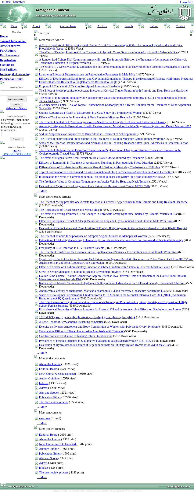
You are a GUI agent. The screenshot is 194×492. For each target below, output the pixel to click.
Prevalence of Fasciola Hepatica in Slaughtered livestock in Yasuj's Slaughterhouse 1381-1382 (95, 340)
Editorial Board (48, 369)
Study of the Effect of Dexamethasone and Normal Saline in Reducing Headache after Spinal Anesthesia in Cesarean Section (113, 143)
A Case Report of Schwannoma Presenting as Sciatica (71, 321)
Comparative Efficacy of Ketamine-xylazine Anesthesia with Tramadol (81, 331)
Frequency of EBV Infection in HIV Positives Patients (72, 247)
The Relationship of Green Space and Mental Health (70, 209)
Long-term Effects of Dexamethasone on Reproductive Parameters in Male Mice (87, 74)
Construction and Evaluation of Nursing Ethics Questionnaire (75, 336)
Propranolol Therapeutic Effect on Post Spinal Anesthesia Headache (79, 86)
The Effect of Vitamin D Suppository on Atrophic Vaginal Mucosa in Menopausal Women (93, 236)
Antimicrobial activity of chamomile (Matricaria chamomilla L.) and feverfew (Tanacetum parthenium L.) (102, 290)
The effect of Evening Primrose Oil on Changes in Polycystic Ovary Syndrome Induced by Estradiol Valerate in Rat (108, 52)
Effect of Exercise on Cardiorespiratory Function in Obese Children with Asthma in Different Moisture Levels (104, 267)
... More (42, 191)
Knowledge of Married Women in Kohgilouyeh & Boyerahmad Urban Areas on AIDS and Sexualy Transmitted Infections (112, 283)
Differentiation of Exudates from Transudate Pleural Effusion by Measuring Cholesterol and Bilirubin (99, 167)
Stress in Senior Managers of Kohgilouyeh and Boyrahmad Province (80, 271)
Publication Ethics (50, 397)
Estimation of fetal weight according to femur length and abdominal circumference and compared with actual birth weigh (111, 240)
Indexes (43, 383)
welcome (44, 418)
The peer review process (53, 402)
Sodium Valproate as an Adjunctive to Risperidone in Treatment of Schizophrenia (88, 134)
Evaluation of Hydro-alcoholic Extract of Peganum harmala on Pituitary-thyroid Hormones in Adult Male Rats (105, 345)
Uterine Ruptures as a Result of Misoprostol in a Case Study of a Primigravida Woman (90, 112)
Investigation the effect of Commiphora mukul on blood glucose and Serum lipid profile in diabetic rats (100, 176)
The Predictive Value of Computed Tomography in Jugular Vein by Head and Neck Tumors (94, 181)
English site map (76, 491)
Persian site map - (60, 491)
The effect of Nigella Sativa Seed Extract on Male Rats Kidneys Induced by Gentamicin (91, 157)
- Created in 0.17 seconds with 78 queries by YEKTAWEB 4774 (113, 491)
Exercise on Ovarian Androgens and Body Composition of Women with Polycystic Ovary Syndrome (99, 326)
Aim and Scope (48, 392)
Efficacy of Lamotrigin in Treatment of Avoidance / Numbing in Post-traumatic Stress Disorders (96, 162)
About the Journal (49, 364)
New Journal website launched (58, 373)
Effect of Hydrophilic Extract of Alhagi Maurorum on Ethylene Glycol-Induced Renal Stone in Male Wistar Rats (106, 221)
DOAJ (17, 150)
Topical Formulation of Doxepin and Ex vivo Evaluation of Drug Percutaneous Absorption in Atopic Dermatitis (105, 172)
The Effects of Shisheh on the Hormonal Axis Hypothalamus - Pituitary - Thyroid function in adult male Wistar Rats (108, 252)
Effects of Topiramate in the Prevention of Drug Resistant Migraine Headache (86, 117)
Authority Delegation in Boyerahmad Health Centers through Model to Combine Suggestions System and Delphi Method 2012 (115, 126)
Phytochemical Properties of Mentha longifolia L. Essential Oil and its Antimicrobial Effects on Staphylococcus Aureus (110, 309)
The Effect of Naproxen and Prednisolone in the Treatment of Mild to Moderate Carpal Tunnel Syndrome (102, 138)
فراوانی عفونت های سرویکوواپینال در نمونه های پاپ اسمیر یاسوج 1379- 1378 (87, 317)
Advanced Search (16, 108)
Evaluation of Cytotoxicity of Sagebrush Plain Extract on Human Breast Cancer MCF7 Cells (94, 186)
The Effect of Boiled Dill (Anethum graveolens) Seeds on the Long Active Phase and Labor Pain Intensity (102, 122)
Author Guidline (49, 378)
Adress (43, 387)
